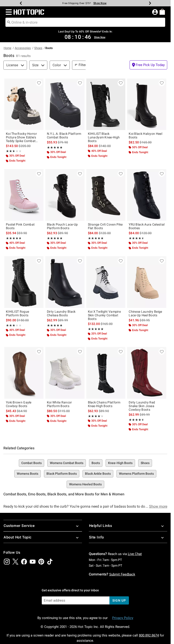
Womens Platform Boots (136, 473)
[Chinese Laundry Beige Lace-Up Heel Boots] (146, 282)
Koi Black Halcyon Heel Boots (145, 135)
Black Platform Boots (61, 473)
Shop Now (99, 3)
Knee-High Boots (120, 463)
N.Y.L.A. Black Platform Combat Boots (64, 135)
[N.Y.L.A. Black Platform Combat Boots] (65, 104)
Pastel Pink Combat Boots (20, 226)
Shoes (38, 48)
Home (7, 48)
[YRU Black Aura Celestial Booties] (146, 195)
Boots (96, 463)
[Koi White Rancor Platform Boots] (65, 372)
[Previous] (20, 3)
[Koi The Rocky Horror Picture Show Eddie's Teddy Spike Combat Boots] (24, 104)
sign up (119, 600)
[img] (6, 561)
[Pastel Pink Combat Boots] (24, 195)
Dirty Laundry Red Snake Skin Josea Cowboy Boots (142, 406)
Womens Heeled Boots (85, 484)
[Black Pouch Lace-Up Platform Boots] (65, 195)
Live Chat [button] (135, 554)
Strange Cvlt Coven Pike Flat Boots (105, 226)
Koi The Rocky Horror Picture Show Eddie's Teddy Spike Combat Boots (21, 137)
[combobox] (85, 22)
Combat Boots (31, 463)
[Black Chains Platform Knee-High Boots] (106, 372)
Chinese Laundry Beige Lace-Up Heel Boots (145, 313)
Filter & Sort (88, 65)
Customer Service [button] (19, 526)
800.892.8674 (149, 635)
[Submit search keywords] (8, 22)
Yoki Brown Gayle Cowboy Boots (18, 404)
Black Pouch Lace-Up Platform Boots (62, 226)
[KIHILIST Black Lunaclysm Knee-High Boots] (106, 104)
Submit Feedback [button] (122, 574)
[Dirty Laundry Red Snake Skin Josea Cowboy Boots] (146, 372)
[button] (8, 12)
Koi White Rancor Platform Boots (59, 404)
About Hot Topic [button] (17, 537)
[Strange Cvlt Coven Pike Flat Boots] (106, 195)
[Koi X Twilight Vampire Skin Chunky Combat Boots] (106, 282)
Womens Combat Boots (66, 463)
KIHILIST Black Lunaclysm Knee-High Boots (104, 137)
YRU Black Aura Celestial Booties (146, 226)
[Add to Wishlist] (39, 83)
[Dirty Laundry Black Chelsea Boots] (65, 282)
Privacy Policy (122, 618)
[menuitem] (162, 12)
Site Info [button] (96, 537)
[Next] (150, 3)
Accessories (23, 48)
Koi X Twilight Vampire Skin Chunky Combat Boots (104, 315)
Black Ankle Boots (98, 473)
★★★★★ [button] (10, 151)
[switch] (148, 64)
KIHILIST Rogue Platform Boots (17, 313)
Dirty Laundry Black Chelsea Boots (61, 313)
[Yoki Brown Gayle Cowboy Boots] (24, 372)
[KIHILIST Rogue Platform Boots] (24, 282)
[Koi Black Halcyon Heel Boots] (146, 104)
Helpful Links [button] (100, 526)
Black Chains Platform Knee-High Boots (104, 404)
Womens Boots (27, 473)
